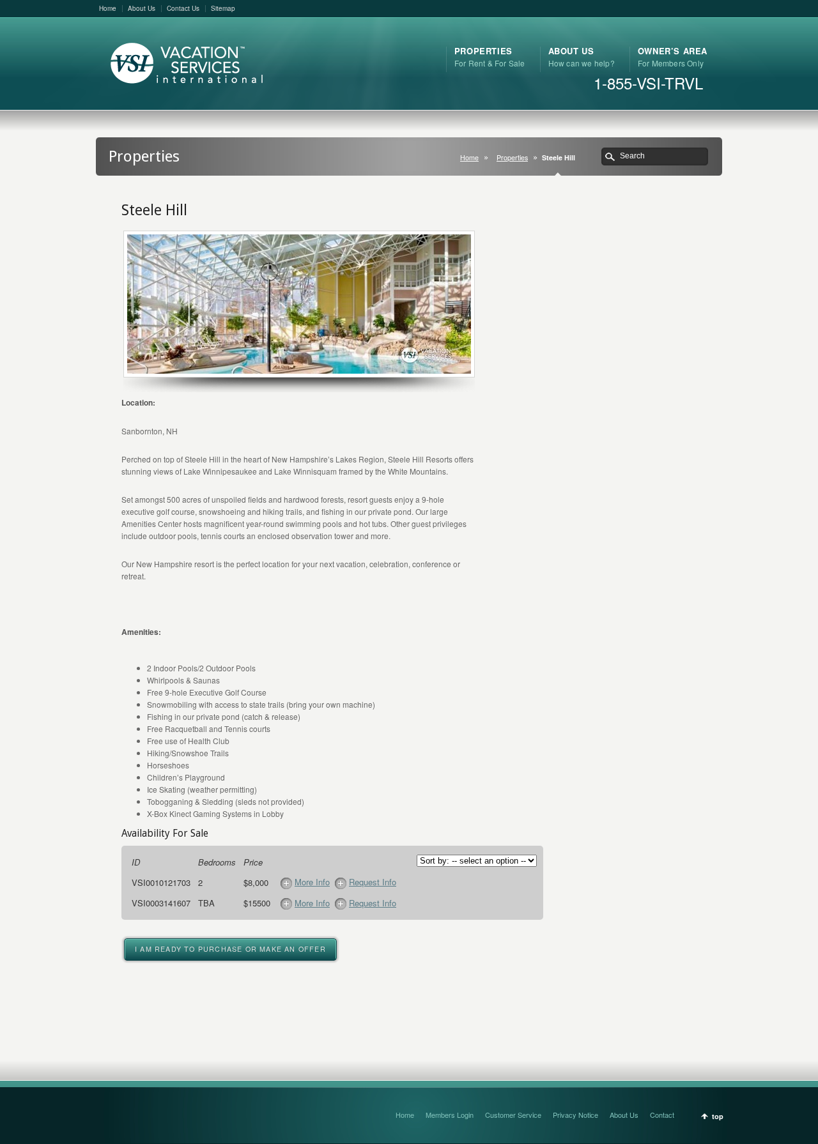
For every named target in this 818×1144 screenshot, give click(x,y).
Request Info (372, 882)
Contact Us (183, 8)
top (717, 1116)
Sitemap (223, 8)
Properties (512, 157)
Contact (662, 1115)
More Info (312, 882)
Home (107, 8)
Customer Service (513, 1115)
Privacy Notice (575, 1115)
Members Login (450, 1115)
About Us (141, 8)
